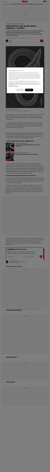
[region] (25, 80)
